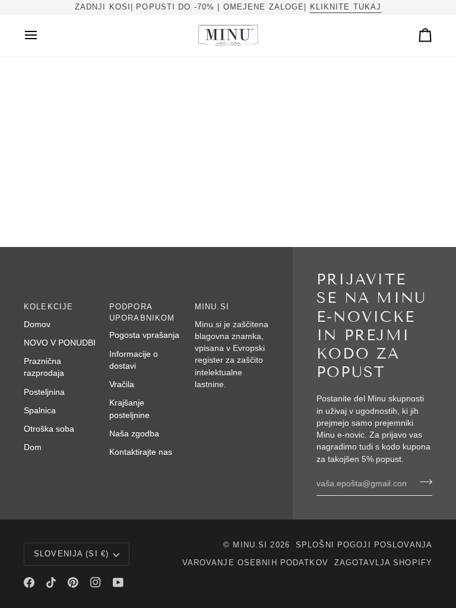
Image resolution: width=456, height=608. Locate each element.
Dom (33, 447)
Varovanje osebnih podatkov (255, 563)
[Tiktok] (51, 582)
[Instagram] (95, 582)
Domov (37, 324)
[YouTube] (118, 582)
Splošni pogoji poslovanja (364, 545)
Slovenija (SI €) (71, 554)
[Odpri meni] (41, 35)
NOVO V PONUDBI (60, 342)
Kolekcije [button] (48, 307)
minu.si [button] (212, 307)
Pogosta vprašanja (144, 335)
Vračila (121, 384)
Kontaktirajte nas (140, 452)
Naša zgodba (134, 433)
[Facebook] (29, 582)
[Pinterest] (73, 582)
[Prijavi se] (422, 482)
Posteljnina (44, 392)
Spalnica (40, 410)
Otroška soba (49, 429)
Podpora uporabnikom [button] (142, 312)
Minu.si (250, 545)
